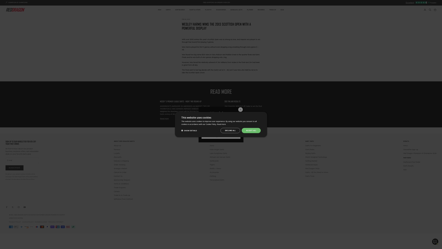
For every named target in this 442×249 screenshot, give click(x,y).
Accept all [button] (251, 130)
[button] (189, 130)
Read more (221, 124)
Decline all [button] (230, 130)
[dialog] (221, 124)
